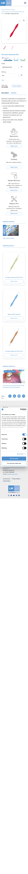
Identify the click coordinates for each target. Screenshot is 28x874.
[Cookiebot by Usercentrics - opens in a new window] (20, 409)
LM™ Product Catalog (8, 238)
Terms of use (6, 478)
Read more (14, 146)
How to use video (10, 371)
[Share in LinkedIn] (14, 396)
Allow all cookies (14, 458)
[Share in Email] (23, 396)
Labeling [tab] (13, 93)
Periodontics (14, 11)
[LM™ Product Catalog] (11, 230)
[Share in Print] (19, 396)
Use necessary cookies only (14, 463)
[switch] (24, 439)
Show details (20, 454)
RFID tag (21, 75)
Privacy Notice (16, 478)
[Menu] (25, 3)
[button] (24, 20)
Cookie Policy (6, 481)
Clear (2, 80)
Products (8, 9)
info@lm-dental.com (12, 474)
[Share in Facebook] (10, 396)
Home (3, 9)
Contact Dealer (16, 86)
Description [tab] (5, 93)
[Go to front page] (8, 3)
